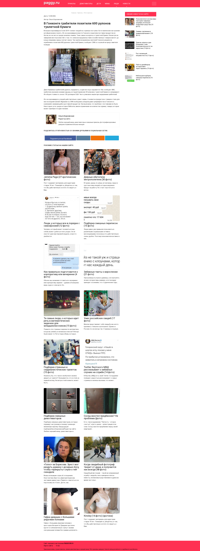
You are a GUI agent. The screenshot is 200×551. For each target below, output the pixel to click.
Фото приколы (88, 13)
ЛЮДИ (116, 4)
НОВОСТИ (126, 4)
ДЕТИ (99, 4)
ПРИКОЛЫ (71, 4)
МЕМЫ (107, 4)
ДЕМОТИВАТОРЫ (86, 4)
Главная (73, 13)
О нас (58, 546)
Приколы (80, 13)
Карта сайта (48, 546)
